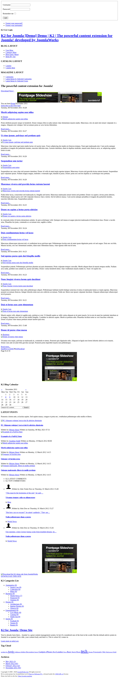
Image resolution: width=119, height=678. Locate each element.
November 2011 (13, 668)
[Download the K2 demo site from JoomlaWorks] (19, 574)
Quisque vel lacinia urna (10, 459)
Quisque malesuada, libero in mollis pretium (18, 470)
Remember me (8, 14)
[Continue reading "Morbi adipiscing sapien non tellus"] (14, 443)
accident (3, 652)
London (59, 652)
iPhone (49, 652)
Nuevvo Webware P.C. (36, 674)
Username (6, 5)
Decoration (30, 652)
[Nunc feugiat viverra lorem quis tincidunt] (17, 286)
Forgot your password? (14, 23)
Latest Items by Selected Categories (19, 79)
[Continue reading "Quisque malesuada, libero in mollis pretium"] (18, 466)
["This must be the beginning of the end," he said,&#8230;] (9, 489)
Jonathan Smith (14, 441)
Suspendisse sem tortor (12, 161)
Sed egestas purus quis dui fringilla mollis (20, 256)
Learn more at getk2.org (10, 641)
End (23, 349)
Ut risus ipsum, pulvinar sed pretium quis (20, 135)
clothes (23, 652)
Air (7, 652)
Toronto (90, 652)
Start (2, 349)
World (114, 652)
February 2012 (13, 666)
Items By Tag (10, 57)
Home (13, 104)
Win (104, 652)
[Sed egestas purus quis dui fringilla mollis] (17, 263)
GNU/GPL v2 (59, 674)
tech (84, 651)
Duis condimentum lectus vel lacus (17, 233)
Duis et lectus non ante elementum (17, 304)
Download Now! (7, 91)
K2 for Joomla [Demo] (56, 37)
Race (69, 652)
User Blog (9, 50)
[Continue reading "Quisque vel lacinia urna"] (11, 454)
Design (5, 117)
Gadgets (42, 652)
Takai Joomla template (25, 676)
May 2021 (11, 661)
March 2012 (12, 664)
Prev (6, 349)
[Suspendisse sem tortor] (10, 167)
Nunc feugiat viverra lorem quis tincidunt (20, 279)
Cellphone (17, 652)
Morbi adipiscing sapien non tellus (17, 112)
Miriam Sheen (14, 430)
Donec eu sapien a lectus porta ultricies (19, 209)
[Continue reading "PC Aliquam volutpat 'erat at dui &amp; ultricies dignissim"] (21, 421)
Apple (11, 651)
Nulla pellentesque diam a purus (18, 517)
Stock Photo (76, 652)
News (65, 652)
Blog (9, 502)
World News (12, 522)
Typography (97, 652)
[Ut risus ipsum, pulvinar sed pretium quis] (17, 142)
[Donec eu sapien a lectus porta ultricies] (16, 216)
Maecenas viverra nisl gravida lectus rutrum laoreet (25, 184)
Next (19, 349)
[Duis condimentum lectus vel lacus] (14, 239)
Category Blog (11, 52)
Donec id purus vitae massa (14, 330)
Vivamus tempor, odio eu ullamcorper (20, 497)
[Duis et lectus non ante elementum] (14, 311)
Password (6, 9)
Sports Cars (7, 140)
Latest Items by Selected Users (17, 81)
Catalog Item (10, 68)
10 (17, 349)
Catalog (8, 66)
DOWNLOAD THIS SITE (11, 576)
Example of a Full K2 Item (11, 436)
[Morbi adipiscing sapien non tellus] (14, 119)
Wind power (109, 652)
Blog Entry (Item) (12, 55)
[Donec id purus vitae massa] (12, 337)
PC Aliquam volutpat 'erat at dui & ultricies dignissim (22, 425)
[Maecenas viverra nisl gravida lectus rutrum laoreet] (20, 191)
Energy (36, 652)
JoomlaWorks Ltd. (23, 672)
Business (6, 335)
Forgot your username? (14, 25)
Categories (9, 77)
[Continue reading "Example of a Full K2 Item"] (11, 432)
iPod (54, 652)
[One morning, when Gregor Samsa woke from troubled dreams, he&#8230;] (9, 528)
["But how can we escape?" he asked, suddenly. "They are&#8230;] (9, 508)
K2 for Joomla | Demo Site (16, 630)
